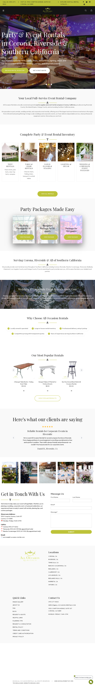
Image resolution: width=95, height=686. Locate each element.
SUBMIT (71, 529)
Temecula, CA (53, 559)
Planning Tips (18, 618)
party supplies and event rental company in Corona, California (56, 105)
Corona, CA (52, 553)
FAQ (14, 605)
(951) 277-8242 (13, 524)
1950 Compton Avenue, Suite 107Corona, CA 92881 (60, 607)
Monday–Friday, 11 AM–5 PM (58, 611)
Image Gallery (18, 599)
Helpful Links (18, 614)
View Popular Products (47, 398)
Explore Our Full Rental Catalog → (69, 3)
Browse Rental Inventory (15, 70)
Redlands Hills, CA (55, 575)
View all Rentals (47, 194)
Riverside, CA (53, 556)
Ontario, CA (52, 581)
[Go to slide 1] (46, 84)
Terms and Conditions (21, 627)
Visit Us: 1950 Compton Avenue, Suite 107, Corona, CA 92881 (36, 3)
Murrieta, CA (53, 578)
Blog (15, 608)
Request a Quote (19, 611)
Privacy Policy (18, 633)
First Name (54, 494)
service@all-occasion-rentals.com (14, 534)
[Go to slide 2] (49, 84)
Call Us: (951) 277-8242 (9, 3)
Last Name (76, 494)
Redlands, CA (53, 566)
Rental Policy (18, 624)
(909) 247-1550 (21, 528)
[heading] (71, 491)
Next (81, 370)
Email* (53, 501)
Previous (13, 370)
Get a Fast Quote (39, 70)
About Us (16, 602)
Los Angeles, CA (54, 572)
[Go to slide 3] (51, 84)
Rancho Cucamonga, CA (57, 563)
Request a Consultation (22, 621)
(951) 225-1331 (14, 526)
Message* (54, 509)
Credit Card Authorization (23, 630)
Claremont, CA (53, 569)
